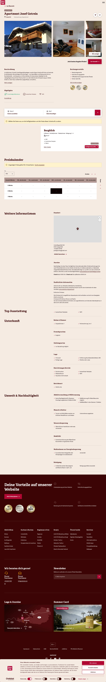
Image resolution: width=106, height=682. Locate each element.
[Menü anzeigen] (103, 2)
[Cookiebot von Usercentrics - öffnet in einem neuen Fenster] (10, 679)
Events (56, 530)
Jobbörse (64, 649)
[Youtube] (55, 658)
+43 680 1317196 (58, 248)
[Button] (99, 577)
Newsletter (89, 537)
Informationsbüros (92, 540)
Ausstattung (7, 98)
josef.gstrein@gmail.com (60, 250)
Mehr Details (47, 147)
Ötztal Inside (75, 530)
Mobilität (39, 540)
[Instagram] (46, 658)
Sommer (6, 537)
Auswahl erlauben (93, 667)
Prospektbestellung (92, 546)
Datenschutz (36, 649)
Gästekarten (73, 534)
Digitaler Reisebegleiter (76, 537)
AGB (45, 649)
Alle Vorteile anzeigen (76, 82)
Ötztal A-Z (40, 546)
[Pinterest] (59, 658)
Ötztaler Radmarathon (60, 546)
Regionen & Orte (43, 530)
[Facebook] (50, 658)
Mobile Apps (90, 543)
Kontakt (89, 534)
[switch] (45, 679)
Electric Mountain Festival (61, 549)
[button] (77, 229)
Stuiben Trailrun (58, 540)
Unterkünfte (24, 534)
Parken (39, 543)
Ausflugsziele (8, 540)
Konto (71, 540)
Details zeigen (82, 679)
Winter (6, 534)
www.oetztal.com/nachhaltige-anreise (90, 271)
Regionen (39, 534)
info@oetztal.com (22, 581)
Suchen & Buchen (27, 530)
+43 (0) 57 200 (8, 581)
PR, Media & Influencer (77, 649)
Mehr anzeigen (8, 82)
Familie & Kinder (8, 546)
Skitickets (23, 537)
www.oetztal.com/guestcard (66, 289)
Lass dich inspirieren (10, 549)
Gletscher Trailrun (58, 543)
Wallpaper (89, 549)
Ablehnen (93, 672)
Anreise (39, 537)
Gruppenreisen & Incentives (28, 543)
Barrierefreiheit (54, 649)
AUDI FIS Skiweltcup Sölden (61, 534)
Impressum (26, 649)
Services (90, 530)
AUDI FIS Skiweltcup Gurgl (61, 537)
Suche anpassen (39, 165)
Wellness (6, 543)
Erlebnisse (23, 540)
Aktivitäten (8, 530)
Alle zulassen (93, 663)
